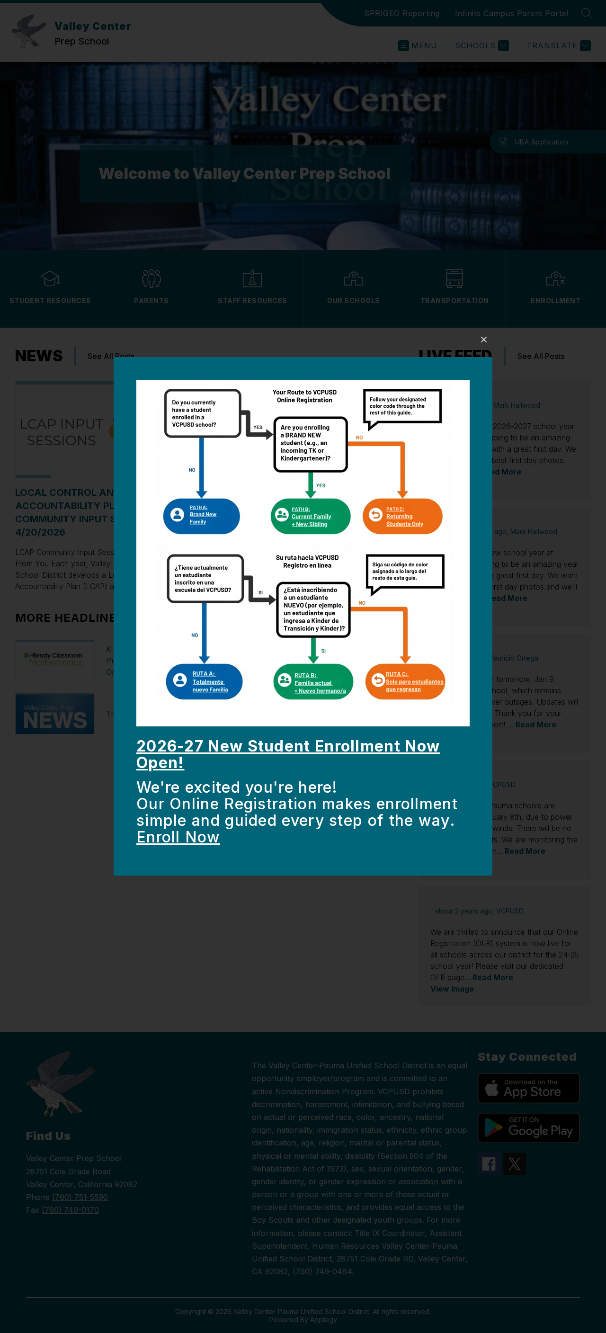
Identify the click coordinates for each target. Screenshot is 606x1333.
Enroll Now (178, 837)
